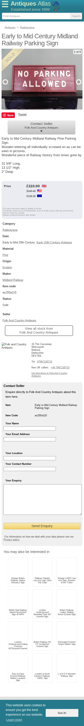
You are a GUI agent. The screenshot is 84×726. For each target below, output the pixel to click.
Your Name (12, 423)
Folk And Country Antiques (19, 320)
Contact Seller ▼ (41, 127)
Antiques (31, 3)
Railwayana (10, 230)
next (79, 82)
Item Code (11, 415)
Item (8, 405)
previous (5, 82)
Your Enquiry (13, 480)
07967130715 (44, 361)
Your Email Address (17, 434)
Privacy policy (11, 539)
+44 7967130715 (60, 367)
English (7, 267)
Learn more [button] (14, 720)
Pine (5, 255)
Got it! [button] (62, 712)
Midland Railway (13, 280)
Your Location (13, 453)
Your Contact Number (18, 463)
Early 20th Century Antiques (54, 242)
